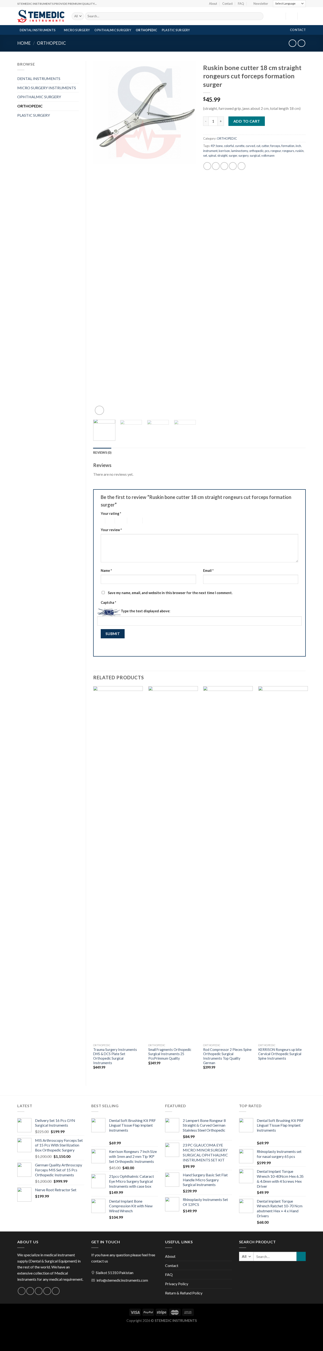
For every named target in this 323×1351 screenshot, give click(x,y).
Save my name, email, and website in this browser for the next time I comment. (170, 593)
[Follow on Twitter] (39, 1291)
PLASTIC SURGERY (176, 30)
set (205, 155)
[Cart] (303, 16)
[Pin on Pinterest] (233, 166)
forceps (275, 146)
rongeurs (288, 151)
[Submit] (259, 16)
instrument (210, 151)
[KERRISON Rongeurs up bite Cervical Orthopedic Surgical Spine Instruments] (283, 863)
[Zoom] (99, 410)
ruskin (299, 151)
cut (258, 146)
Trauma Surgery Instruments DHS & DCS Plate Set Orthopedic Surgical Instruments (115, 1056)
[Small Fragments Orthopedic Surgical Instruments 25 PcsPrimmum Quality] (173, 863)
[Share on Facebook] (207, 166)
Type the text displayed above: (145, 611)
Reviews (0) (102, 452)
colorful (229, 146)
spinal (212, 155)
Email (208, 571)
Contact (227, 3)
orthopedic (256, 151)
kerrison (224, 151)
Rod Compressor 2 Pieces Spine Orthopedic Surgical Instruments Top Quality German (227, 1056)
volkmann (268, 155)
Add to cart (246, 121)
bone (219, 146)
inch (298, 146)
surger (233, 155)
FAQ (241, 3)
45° (213, 146)
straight (222, 155)
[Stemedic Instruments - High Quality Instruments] (41, 16)
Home (24, 43)
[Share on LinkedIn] (241, 166)
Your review (111, 530)
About (213, 3)
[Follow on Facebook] (22, 1291)
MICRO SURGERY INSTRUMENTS (46, 87)
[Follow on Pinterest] (56, 1291)
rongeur (276, 151)
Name (106, 571)
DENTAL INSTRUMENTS (38, 30)
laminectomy (239, 151)
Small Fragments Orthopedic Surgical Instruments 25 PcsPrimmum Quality (169, 1054)
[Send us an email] (47, 1291)
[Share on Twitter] (216, 166)
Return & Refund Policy (183, 1293)
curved (250, 146)
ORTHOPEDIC (146, 30)
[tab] (102, 452)
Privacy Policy (176, 1283)
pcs (267, 151)
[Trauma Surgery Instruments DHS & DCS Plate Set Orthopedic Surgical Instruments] (118, 863)
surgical (255, 155)
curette (239, 146)
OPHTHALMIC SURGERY (112, 30)
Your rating (111, 513)
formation (287, 146)
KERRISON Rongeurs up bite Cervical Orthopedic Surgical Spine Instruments (280, 1054)
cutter (265, 146)
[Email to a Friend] (224, 166)
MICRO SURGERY (77, 30)
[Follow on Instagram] (30, 1291)
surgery (243, 155)
